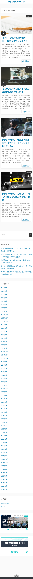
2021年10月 (4, 462)
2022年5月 (4, 439)
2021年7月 (4, 472)
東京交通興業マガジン (16, 2)
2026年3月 (4, 304)
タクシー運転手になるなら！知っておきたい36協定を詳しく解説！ (16, 197)
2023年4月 (4, 409)
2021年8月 (4, 469)
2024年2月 (4, 382)
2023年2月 (4, 412)
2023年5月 (4, 405)
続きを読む (25, 61)
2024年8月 (4, 365)
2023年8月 (4, 395)
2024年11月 (4, 355)
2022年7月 (4, 432)
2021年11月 (4, 459)
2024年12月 (4, 351)
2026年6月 (4, 294)
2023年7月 (4, 398)
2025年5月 (4, 338)
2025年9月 (4, 325)
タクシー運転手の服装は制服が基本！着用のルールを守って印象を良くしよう (16, 143)
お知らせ (29, 16)
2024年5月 (4, 375)
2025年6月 (4, 335)
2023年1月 (4, 415)
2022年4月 (4, 442)
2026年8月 (4, 287)
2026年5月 (4, 298)
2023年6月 (4, 402)
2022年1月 (4, 452)
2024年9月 (4, 361)
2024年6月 (4, 372)
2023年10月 (4, 388)
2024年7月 (4, 368)
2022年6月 (4, 436)
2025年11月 (4, 318)
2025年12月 (4, 314)
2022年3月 (4, 446)
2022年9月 (4, 429)
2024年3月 (4, 378)
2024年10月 (4, 358)
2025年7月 (4, 331)
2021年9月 (4, 466)
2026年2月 (4, 308)
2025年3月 (4, 341)
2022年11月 (4, 422)
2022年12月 (4, 419)
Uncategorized (5, 503)
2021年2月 (4, 489)
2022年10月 (4, 425)
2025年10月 (4, 321)
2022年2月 (4, 449)
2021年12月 (4, 456)
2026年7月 (4, 291)
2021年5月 (4, 479)
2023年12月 (4, 385)
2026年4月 (4, 301)
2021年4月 (4, 483)
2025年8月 (4, 328)
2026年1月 (4, 311)
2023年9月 (4, 392)
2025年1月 (4, 348)
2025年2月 (4, 345)
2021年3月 (4, 486)
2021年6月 (4, 476)
